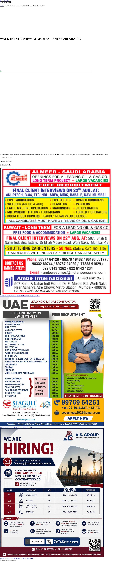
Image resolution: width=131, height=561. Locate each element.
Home (2, 6)
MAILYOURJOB (5, 1)
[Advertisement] (57, 21)
